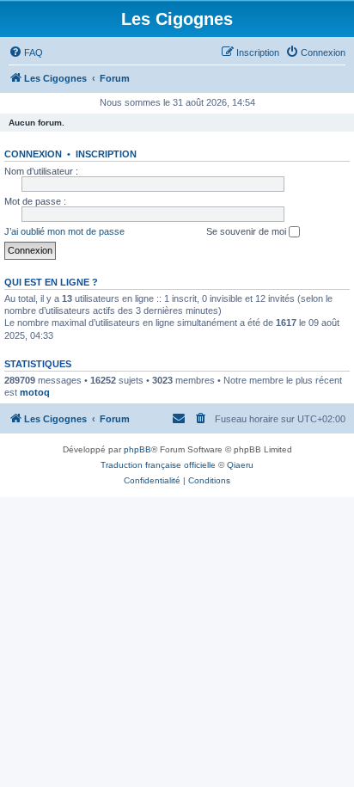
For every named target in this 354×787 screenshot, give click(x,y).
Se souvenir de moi (247, 231)
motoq (35, 392)
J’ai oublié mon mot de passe (64, 231)
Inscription (106, 154)
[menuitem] (26, 52)
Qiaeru (240, 465)
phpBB (137, 449)
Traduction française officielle (158, 465)
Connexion (33, 154)
